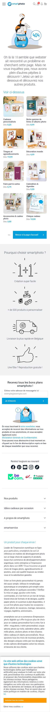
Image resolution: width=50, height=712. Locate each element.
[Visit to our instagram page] (31, 467)
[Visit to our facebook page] (13, 467)
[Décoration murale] (36, 139)
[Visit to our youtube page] (25, 467)
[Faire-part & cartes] (13, 171)
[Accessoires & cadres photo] (13, 203)
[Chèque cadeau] (36, 203)
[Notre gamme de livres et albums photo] (36, 106)
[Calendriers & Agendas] (36, 171)
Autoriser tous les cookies (14, 700)
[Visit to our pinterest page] (19, 467)
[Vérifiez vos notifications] (42, 4)
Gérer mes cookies (12, 706)
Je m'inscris (10, 401)
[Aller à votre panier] (45, 4)
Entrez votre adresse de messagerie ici (21, 390)
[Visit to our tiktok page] (37, 467)
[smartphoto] (16, 4)
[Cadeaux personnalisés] (13, 106)
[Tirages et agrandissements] (13, 139)
